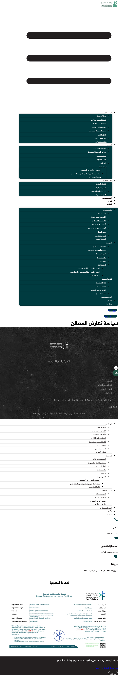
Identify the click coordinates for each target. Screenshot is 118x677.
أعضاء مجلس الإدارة (99, 127)
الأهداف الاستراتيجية (98, 119)
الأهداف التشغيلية (99, 123)
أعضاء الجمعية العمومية (97, 130)
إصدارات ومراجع (107, 198)
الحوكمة (109, 145)
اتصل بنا (109, 204)
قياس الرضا (102, 166)
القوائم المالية (101, 183)
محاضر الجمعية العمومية (97, 151)
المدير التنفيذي (100, 138)
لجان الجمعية (101, 155)
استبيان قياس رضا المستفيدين (89, 170)
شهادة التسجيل (100, 141)
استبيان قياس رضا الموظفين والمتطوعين (85, 173)
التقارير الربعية (101, 187)
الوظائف (103, 163)
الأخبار (110, 201)
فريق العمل (102, 134)
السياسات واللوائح (99, 148)
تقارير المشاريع (101, 194)
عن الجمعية (108, 112)
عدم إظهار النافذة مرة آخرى (107, 668)
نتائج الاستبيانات (95, 177)
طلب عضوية (101, 159)
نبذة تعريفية (101, 115)
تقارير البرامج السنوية (98, 191)
